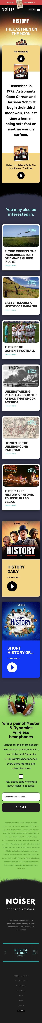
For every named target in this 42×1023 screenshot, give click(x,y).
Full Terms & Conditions (31, 858)
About (21, 996)
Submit (21, 807)
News (21, 1001)
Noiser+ (32, 9)
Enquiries (21, 1006)
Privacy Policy (21, 986)
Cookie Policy (21, 991)
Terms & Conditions (21, 981)
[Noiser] (8, 10)
